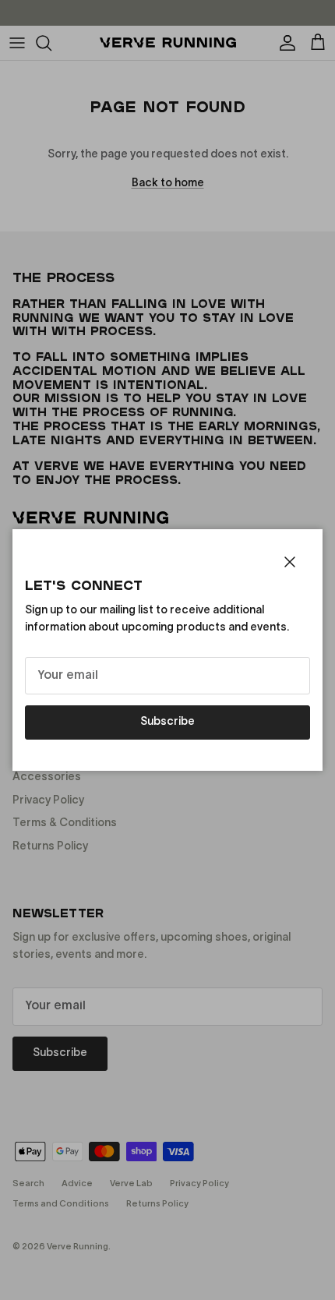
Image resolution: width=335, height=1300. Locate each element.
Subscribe (167, 722)
